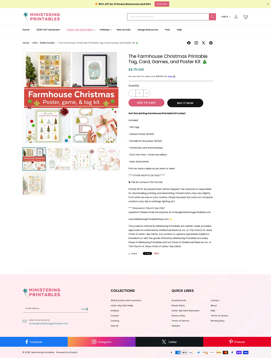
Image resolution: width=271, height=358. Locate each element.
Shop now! (162, 4)
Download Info (179, 300)
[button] (79, 30)
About (214, 305)
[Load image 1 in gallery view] (34, 159)
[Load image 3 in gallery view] (83, 159)
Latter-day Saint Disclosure (185, 310)
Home (26, 42)
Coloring (115, 320)
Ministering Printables (42, 352)
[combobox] (171, 16)
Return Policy (178, 305)
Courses (115, 315)
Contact (215, 300)
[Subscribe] (84, 309)
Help (213, 310)
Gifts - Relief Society (43, 42)
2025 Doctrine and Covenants (126, 300)
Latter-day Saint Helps (122, 305)
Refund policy (218, 320)
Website (176, 325)
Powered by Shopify (66, 352)
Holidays (115, 310)
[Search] (212, 16)
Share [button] (134, 253)
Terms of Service (219, 315)
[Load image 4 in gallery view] (108, 159)
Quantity (133, 85)
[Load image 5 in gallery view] (34, 183)
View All (114, 325)
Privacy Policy (178, 315)
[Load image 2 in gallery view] (59, 159)
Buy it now (185, 103)
